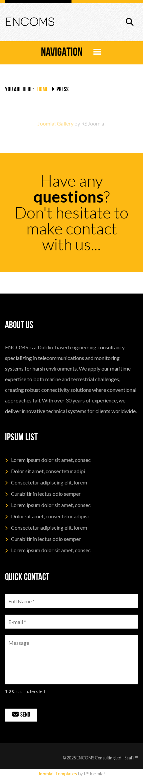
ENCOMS (30, 22)
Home (42, 90)
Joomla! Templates (57, 773)
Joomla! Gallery (55, 123)
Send (24, 715)
